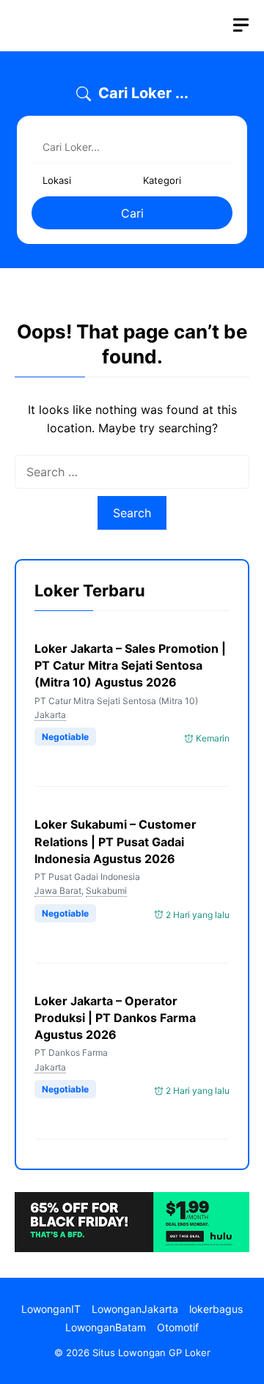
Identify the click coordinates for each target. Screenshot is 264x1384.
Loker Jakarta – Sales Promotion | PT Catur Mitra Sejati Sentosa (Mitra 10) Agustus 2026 (130, 665)
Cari (132, 213)
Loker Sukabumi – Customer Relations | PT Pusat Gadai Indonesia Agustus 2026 (115, 841)
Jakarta (50, 714)
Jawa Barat (57, 890)
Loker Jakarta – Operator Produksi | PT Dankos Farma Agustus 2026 (115, 1017)
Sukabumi (106, 890)
